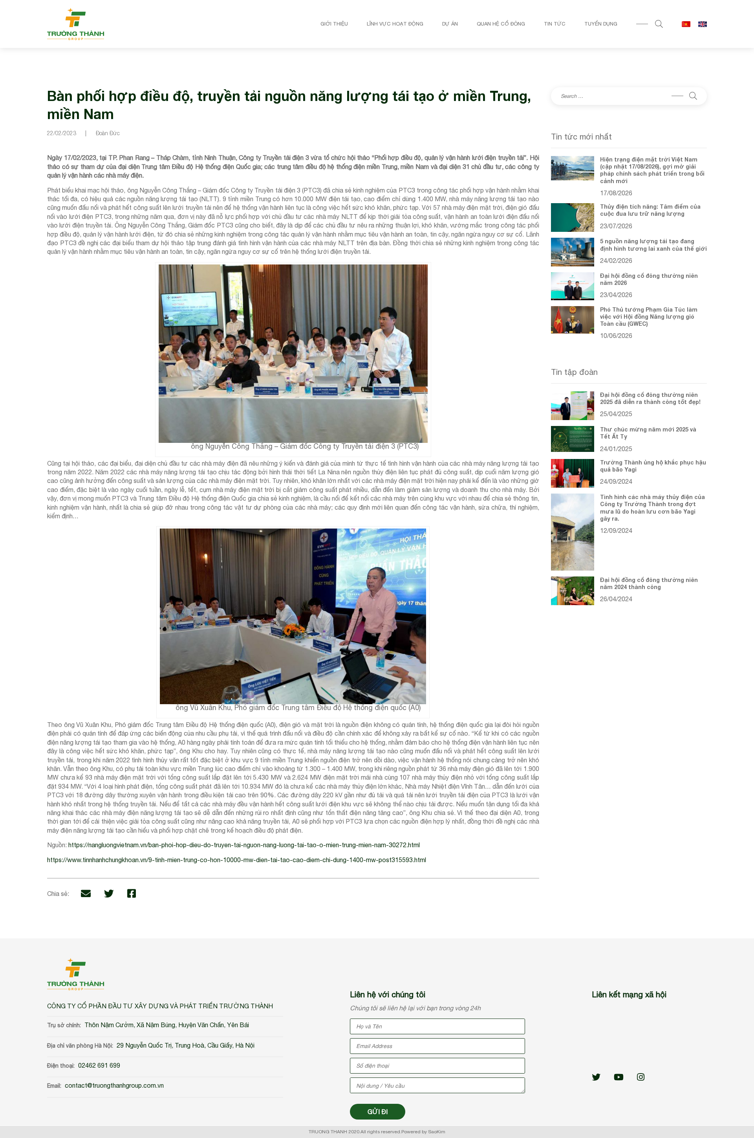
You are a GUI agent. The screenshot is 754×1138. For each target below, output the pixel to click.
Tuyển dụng (600, 24)
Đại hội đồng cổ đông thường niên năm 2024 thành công (649, 583)
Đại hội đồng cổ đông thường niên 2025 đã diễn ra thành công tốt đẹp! (650, 398)
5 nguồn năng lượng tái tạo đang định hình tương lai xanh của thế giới (653, 244)
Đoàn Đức (108, 133)
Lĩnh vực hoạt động (395, 24)
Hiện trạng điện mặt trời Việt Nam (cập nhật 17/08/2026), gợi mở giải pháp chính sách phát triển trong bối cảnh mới (652, 170)
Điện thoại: (61, 1066)
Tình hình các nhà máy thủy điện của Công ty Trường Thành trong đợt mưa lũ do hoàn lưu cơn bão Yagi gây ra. (652, 508)
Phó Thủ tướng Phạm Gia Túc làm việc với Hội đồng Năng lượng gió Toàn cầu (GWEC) (648, 316)
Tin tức (555, 24)
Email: (54, 1086)
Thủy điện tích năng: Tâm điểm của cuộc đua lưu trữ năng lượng (650, 210)
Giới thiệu (334, 24)
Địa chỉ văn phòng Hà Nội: (80, 1046)
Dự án (450, 24)
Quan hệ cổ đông (501, 24)
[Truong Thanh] (75, 24)
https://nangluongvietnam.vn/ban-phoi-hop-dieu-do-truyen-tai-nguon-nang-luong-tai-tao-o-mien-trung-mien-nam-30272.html (244, 844)
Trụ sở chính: (64, 1025)
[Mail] (86, 893)
